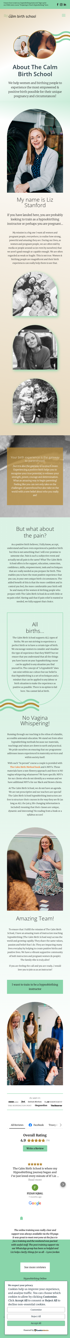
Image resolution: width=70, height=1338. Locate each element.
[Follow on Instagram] (61, 4)
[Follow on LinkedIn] (64, 4)
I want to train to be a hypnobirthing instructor (35, 987)
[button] (7, 1184)
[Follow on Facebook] (57, 4)
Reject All (36, 1316)
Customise (36, 1309)
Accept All (36, 1323)
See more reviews (35, 1267)
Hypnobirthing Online (35, 1278)
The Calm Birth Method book (25, 767)
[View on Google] (35, 1187)
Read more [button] (35, 1179)
